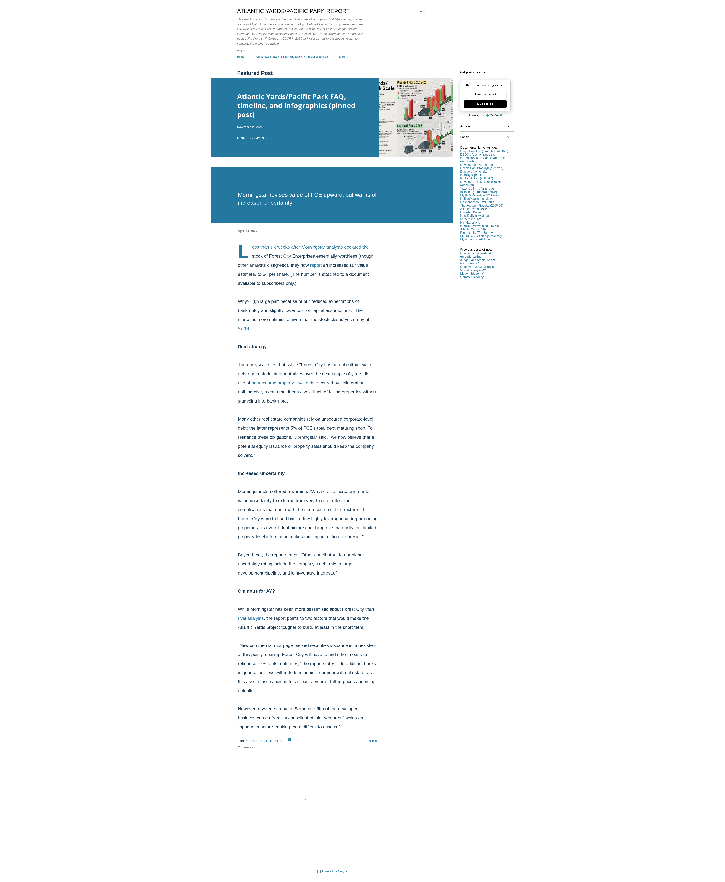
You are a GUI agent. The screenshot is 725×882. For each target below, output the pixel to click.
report (316, 265)
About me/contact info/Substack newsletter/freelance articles (292, 56)
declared (352, 247)
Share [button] (241, 138)
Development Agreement (477, 164)
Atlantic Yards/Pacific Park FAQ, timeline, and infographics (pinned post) (296, 105)
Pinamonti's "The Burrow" (477, 232)
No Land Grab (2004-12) (476, 178)
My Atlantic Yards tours (475, 239)
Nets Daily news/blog (474, 215)
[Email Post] (289, 741)
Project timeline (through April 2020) (484, 151)
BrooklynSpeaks (471, 175)
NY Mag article (470, 222)
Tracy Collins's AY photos (477, 188)
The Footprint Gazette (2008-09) (481, 205)
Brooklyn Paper (470, 212)
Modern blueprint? (472, 273)
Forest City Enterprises (266, 741)
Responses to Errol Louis (477, 202)
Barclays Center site (473, 171)
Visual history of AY (473, 270)
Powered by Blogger (334, 871)
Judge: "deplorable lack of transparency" (477, 261)
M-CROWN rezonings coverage (481, 236)
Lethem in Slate (470, 219)
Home (240, 56)
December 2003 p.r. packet (478, 266)
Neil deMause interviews (476, 198)
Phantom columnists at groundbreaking (475, 255)
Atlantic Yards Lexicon (475, 209)
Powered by (476, 115)
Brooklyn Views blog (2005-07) (481, 225)
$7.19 (243, 328)
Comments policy (472, 277)
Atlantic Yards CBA (473, 229)
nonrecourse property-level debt (283, 382)
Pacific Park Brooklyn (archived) (481, 168)
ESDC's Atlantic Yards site (478, 154)
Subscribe (485, 104)
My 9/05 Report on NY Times (479, 195)
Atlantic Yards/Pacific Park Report (293, 11)
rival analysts (251, 618)
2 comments (258, 138)
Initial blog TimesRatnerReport (480, 192)
